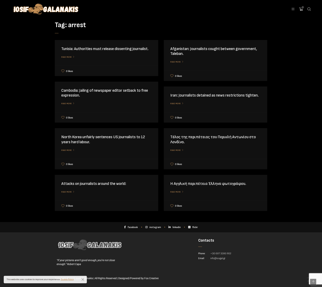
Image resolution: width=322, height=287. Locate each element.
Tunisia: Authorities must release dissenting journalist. (105, 48)
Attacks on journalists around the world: (93, 183)
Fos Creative (151, 278)
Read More (66, 57)
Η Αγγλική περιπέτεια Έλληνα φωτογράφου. (208, 183)
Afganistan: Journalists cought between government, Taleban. (213, 51)
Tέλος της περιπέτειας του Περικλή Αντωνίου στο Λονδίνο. (213, 139)
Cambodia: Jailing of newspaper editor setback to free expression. (104, 93)
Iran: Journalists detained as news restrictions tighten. (214, 95)
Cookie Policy (67, 279)
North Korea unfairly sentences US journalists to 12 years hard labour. (103, 139)
